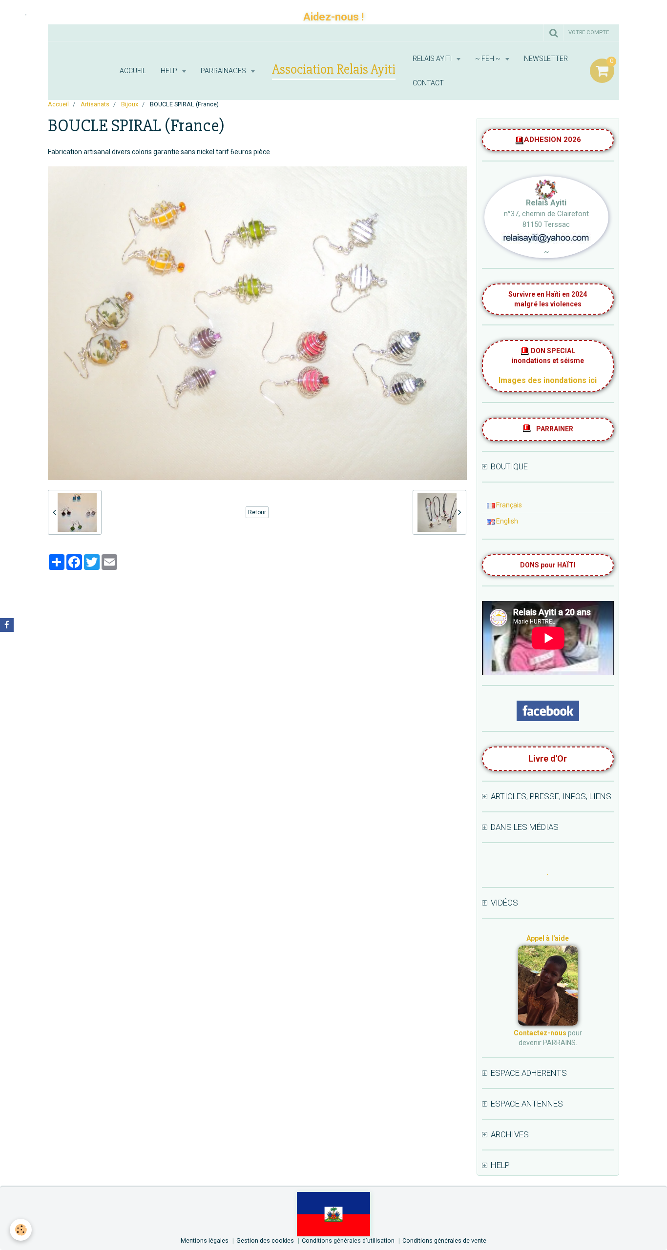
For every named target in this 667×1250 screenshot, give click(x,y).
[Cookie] (21, 1230)
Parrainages (224, 71)
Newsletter (546, 58)
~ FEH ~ (488, 58)
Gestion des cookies (265, 1240)
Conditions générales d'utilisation (348, 1240)
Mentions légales (205, 1240)
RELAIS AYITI (433, 58)
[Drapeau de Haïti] (334, 1213)
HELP (170, 71)
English (506, 521)
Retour (257, 512)
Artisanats (95, 104)
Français (508, 505)
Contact (428, 83)
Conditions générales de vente (444, 1240)
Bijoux (129, 104)
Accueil (133, 71)
